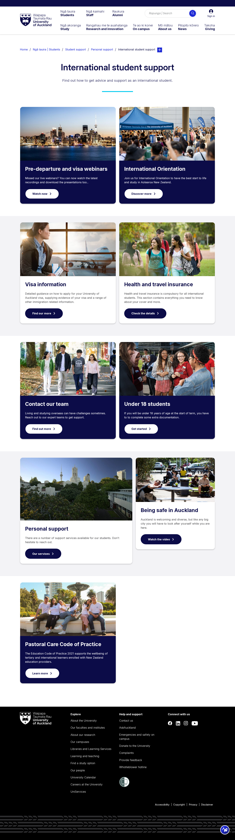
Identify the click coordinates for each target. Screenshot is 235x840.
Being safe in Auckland (169, 510)
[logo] (35, 20)
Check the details (143, 313)
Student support (75, 49)
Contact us (126, 720)
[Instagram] (186, 723)
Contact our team (46, 404)
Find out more (41, 429)
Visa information (45, 284)
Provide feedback (130, 760)
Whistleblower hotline (133, 767)
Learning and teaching (85, 756)
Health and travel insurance (158, 284)
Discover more (141, 193)
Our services (41, 553)
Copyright (179, 804)
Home (24, 49)
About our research (83, 735)
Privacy (193, 804)
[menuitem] (67, 13)
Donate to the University (134, 746)
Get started (139, 429)
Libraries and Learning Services (91, 749)
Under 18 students (147, 404)
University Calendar (83, 777)
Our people (78, 770)
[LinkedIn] (178, 723)
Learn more (40, 673)
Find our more (41, 313)
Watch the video (159, 539)
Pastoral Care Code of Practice (63, 644)
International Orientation (154, 169)
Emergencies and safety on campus (136, 736)
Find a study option (83, 763)
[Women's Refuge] (124, 786)
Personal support (102, 49)
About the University (84, 720)
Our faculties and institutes (88, 727)
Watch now (39, 193)
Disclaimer (207, 804)
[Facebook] (170, 723)
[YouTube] (195, 723)
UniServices (78, 791)
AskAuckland (127, 727)
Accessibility (162, 804)
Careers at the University (87, 784)
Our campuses (80, 742)
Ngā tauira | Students (46, 49)
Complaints (126, 753)
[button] (211, 13)
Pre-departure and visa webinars (66, 169)
